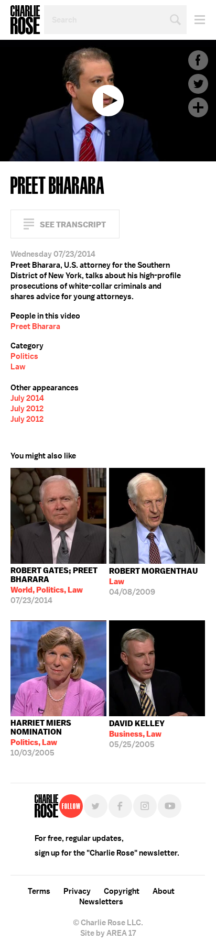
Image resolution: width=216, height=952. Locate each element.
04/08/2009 (153, 581)
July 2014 (27, 398)
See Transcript (73, 224)
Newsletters (101, 901)
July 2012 (27, 408)
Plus (198, 107)
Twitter (198, 84)
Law (18, 367)
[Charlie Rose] (46, 806)
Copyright (121, 891)
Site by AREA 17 (108, 933)
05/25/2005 (137, 734)
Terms (39, 891)
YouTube (169, 806)
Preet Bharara (35, 326)
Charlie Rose (25, 20)
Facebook (198, 60)
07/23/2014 (54, 585)
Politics (24, 356)
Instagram (145, 806)
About (164, 891)
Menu (196, 19)
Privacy (77, 891)
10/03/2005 (40, 738)
